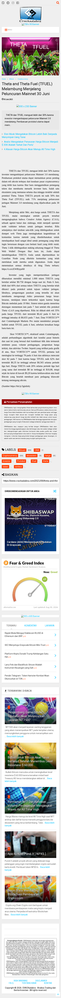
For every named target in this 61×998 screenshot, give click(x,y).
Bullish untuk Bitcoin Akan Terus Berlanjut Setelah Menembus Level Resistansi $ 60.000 (30, 761)
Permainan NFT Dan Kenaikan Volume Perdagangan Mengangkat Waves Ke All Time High (30, 805)
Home (4, 79)
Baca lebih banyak (15, 736)
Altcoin (11, 79)
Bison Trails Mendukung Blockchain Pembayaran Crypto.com (23, 894)
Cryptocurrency (23, 79)
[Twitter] (3, 2)
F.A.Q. (11, 983)
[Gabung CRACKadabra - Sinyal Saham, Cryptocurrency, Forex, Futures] (30, 24)
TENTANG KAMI (29, 983)
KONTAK (48, 983)
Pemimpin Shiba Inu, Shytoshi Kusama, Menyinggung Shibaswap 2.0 (28, 517)
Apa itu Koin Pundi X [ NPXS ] (27, 854)
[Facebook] (17, 2)
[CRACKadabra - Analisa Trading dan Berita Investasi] (30, 21)
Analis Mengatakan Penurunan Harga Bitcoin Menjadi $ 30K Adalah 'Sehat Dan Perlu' (30, 143)
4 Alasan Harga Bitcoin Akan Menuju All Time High (29, 149)
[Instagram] (13, 2)
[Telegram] (8, 2)
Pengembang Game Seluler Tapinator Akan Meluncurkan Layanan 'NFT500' (26, 716)
